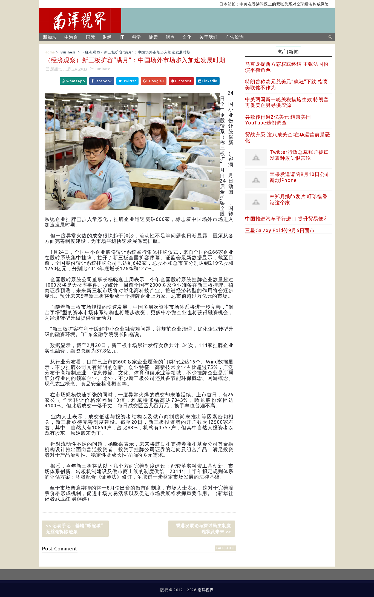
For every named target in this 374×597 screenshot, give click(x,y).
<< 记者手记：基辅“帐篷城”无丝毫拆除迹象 (74, 528)
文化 (187, 37)
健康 (153, 37)
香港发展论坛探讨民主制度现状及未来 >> (203, 528)
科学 (136, 37)
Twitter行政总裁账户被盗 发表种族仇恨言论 (299, 155)
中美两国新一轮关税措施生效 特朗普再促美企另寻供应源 (287, 102)
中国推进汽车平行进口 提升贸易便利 (287, 218)
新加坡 (50, 37)
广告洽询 (234, 37)
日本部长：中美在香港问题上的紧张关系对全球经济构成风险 (263, 4)
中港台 (71, 37)
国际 (90, 37)
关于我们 (208, 37)
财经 (107, 37)
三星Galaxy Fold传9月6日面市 (280, 230)
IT (122, 37)
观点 (170, 37)
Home (50, 52)
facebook (225, 548)
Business (68, 52)
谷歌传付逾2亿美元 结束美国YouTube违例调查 (278, 120)
